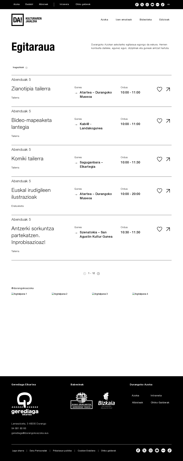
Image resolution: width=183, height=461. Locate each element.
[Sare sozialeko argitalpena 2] (71, 329)
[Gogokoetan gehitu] (159, 89)
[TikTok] (162, 4)
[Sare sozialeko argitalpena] (31, 329)
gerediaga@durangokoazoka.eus (29, 433)
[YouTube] (152, 4)
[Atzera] (84, 273)
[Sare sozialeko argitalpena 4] (152, 329)
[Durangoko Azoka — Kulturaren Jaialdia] (26, 20)
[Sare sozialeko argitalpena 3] (111, 329)
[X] (142, 4)
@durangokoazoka (22, 288)
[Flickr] (157, 4)
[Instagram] (147, 4)
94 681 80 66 (18, 428)
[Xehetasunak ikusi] (168, 89)
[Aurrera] (98, 273)
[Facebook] (137, 4)
